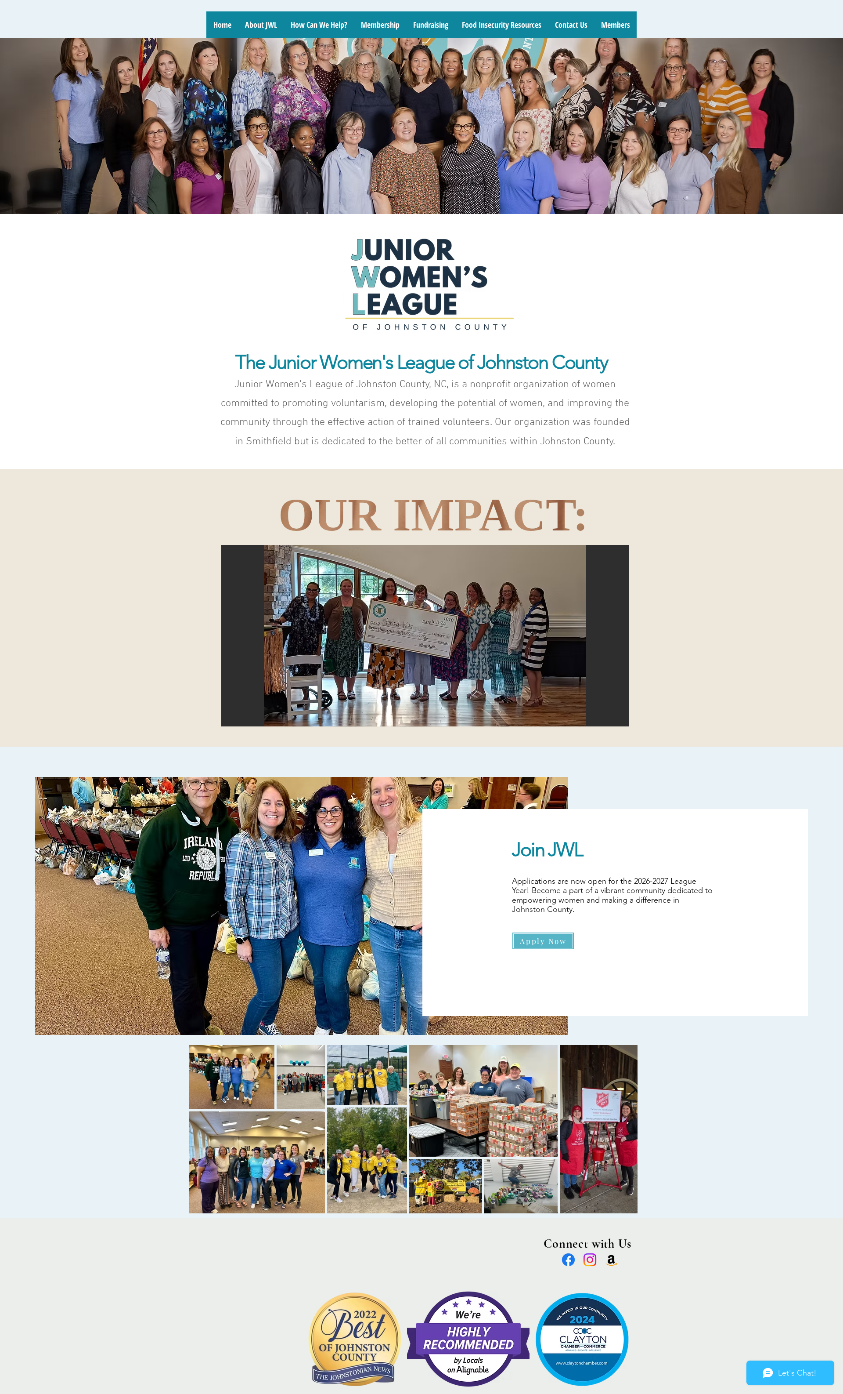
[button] (425, 635)
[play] (610, 718)
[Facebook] (568, 1259)
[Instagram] (589, 1259)
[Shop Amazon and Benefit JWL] (611, 1259)
